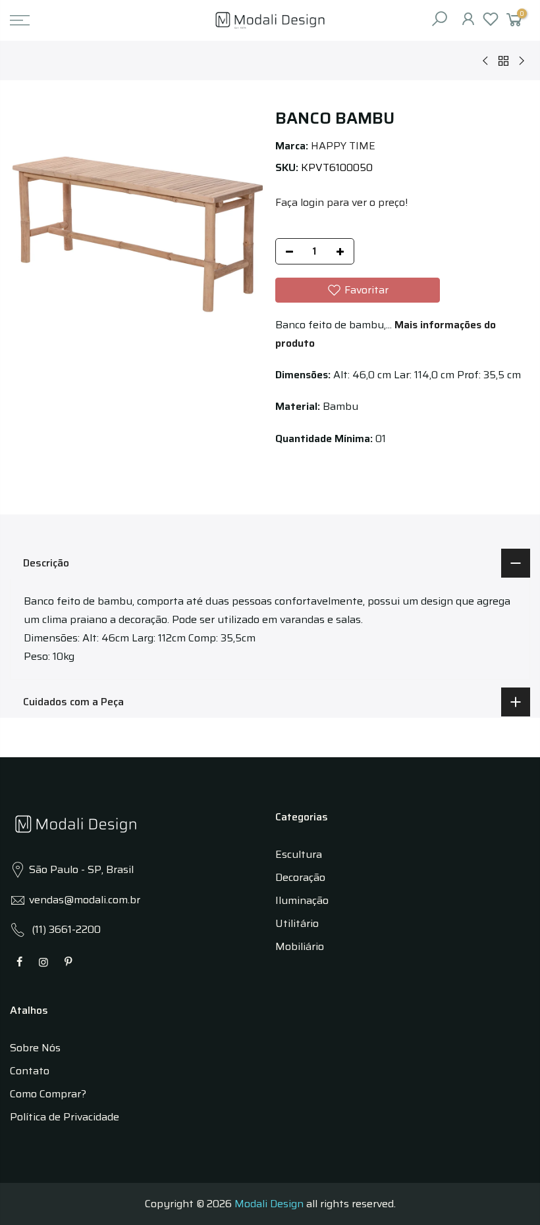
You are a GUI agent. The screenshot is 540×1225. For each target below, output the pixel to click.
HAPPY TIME (343, 146)
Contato (29, 1070)
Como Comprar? (48, 1094)
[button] (357, 290)
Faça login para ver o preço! (341, 202)
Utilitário (297, 923)
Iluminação (302, 900)
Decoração (300, 877)
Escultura (298, 854)
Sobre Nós (35, 1047)
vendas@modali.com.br (84, 899)
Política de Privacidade (64, 1117)
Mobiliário (299, 946)
